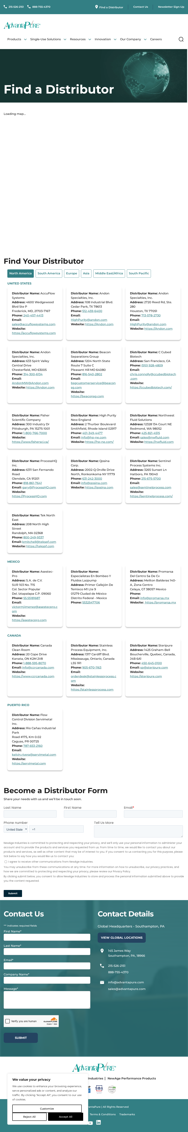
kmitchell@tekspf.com (39, 542)
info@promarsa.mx (154, 598)
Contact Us (140, 6)
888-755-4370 (41, 6)
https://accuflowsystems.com (34, 333)
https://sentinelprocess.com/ (151, 496)
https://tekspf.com (40, 546)
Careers (156, 39)
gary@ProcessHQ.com (39, 487)
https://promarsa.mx (160, 602)
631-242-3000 (92, 478)
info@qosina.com (94, 483)
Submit (21, 1038)
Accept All (65, 1116)
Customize (47, 1108)
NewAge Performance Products (132, 1078)
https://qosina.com (99, 487)
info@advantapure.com (126, 982)
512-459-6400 (92, 311)
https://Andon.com (99, 324)
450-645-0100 (151, 663)
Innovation (103, 39)
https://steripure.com (146, 676)
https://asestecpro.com (29, 620)
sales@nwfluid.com (154, 437)
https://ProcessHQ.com (29, 496)
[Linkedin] (98, 1123)
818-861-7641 (32, 483)
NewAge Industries (88, 1078)
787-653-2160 (33, 746)
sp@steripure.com (154, 667)
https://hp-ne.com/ (99, 442)
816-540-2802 (92, 374)
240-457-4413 (33, 315)
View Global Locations (121, 937)
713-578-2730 (151, 315)
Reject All (29, 1116)
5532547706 (91, 602)
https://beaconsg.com (87, 396)
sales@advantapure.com (127, 989)
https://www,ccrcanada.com (33, 676)
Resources (78, 39)
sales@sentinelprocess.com (150, 487)
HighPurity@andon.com (89, 320)
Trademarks (127, 1114)
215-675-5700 (151, 478)
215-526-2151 (16, 6)
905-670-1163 (91, 667)
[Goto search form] (181, 39)
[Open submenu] (25, 39)
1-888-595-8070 (34, 663)
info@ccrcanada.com (38, 667)
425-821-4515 (150, 433)
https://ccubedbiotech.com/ (151, 387)
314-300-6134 (33, 374)
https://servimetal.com (29, 763)
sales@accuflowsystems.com (33, 324)
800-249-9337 (33, 537)
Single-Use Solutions (45, 39)
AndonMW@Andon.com (30, 383)
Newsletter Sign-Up (171, 6)
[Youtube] (90, 1123)
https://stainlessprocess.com (92, 689)
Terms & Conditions (103, 1114)
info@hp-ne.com (93, 437)
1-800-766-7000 (35, 433)
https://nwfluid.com (159, 442)
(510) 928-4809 (152, 365)
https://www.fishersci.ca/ (30, 442)
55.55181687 (31, 598)
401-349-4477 (92, 433)
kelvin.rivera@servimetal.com (34, 754)
